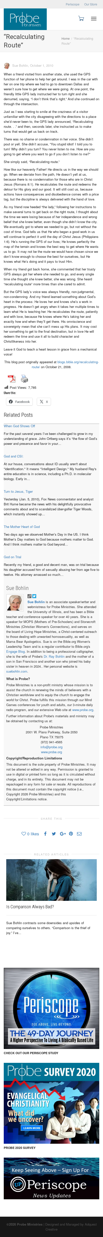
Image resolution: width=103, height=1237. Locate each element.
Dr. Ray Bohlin (54, 656)
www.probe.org (82, 709)
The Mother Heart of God (22, 526)
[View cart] (80, 18)
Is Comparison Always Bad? (30, 906)
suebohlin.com (16, 671)
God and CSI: (14, 456)
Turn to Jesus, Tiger (18, 491)
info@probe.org (51, 747)
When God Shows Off (19, 425)
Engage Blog (15, 651)
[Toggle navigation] (93, 18)
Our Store (90, 4)
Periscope (73, 4)
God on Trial (12, 556)
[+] (51, 880)
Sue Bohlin (17, 588)
